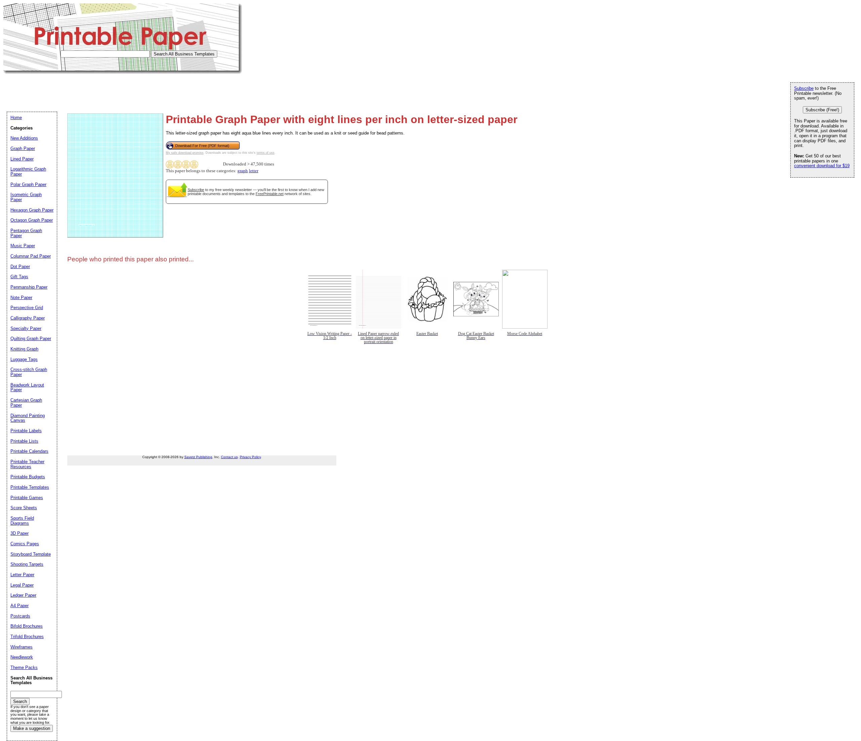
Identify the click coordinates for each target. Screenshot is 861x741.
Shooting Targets (26, 564)
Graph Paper (22, 148)
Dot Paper (20, 266)
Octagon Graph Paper (31, 220)
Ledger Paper (23, 595)
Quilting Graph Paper (30, 338)
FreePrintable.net (270, 194)
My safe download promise (184, 152)
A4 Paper (19, 605)
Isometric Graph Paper (26, 197)
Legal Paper (22, 585)
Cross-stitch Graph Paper (28, 372)
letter (253, 171)
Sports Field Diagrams (22, 521)
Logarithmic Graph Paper (28, 171)
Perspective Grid (26, 307)
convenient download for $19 (822, 165)
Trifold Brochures (27, 636)
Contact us (229, 457)
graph (242, 171)
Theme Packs (24, 667)
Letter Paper (22, 574)
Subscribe (196, 190)
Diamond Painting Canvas (27, 418)
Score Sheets (23, 507)
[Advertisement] (125, 89)
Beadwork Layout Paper (27, 387)
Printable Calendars (29, 451)
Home (16, 117)
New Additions (24, 138)
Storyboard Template (30, 554)
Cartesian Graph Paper (26, 403)
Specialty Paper (25, 328)
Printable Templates (29, 487)
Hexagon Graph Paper (31, 210)
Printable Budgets (27, 476)
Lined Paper (22, 158)
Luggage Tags (24, 359)
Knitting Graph (24, 348)
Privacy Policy (250, 457)
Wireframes (21, 647)
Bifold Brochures (26, 626)
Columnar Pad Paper (30, 256)
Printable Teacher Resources (27, 464)
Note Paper (21, 297)
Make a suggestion (31, 728)
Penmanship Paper (28, 287)
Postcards (20, 616)
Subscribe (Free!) (822, 109)
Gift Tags (19, 276)
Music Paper (22, 245)
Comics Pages (24, 543)
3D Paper (19, 533)
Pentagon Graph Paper (26, 233)
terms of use (265, 152)
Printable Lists (24, 441)
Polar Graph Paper (28, 184)
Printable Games (26, 497)
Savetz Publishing (198, 457)
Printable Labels (26, 430)
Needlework (21, 657)
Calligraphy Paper (27, 318)
